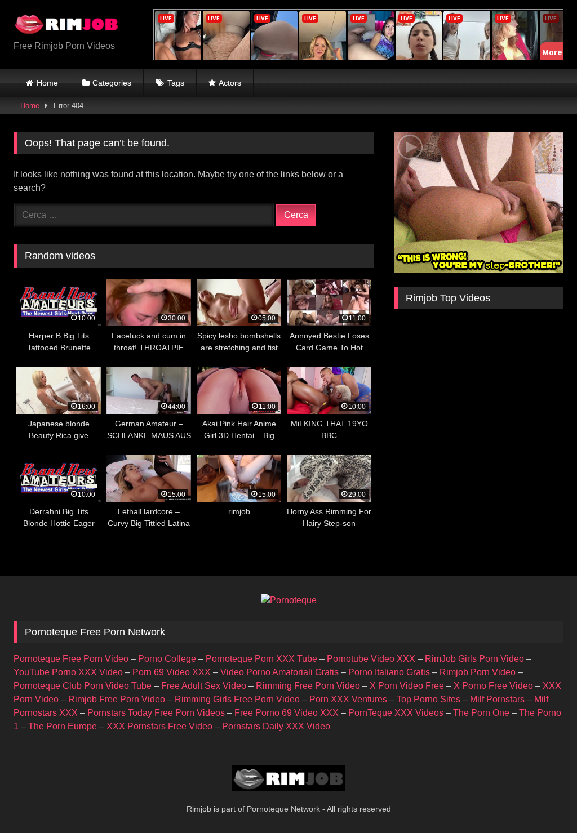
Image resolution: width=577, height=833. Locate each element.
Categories (111, 82)
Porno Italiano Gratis (389, 672)
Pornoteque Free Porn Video (71, 658)
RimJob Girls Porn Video (474, 658)
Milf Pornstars (497, 699)
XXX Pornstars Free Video (159, 726)
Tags (175, 82)
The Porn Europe (62, 726)
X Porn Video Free (407, 686)
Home (47, 82)
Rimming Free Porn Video (308, 686)
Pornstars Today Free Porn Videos (156, 713)
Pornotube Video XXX (371, 658)
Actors (230, 82)
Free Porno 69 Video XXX (286, 713)
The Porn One (481, 713)
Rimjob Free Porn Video (116, 699)
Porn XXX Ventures (348, 699)
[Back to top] (542, 799)
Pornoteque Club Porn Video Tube (83, 686)
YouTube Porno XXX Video (68, 672)
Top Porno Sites (428, 699)
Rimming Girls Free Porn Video (237, 699)
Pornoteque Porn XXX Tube (261, 658)
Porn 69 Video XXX (171, 672)
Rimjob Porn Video (478, 672)
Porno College (167, 658)
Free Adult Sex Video (203, 686)
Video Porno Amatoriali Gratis (279, 672)
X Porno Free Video (493, 686)
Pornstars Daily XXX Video (276, 726)
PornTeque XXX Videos (395, 713)
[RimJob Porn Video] (72, 25)
